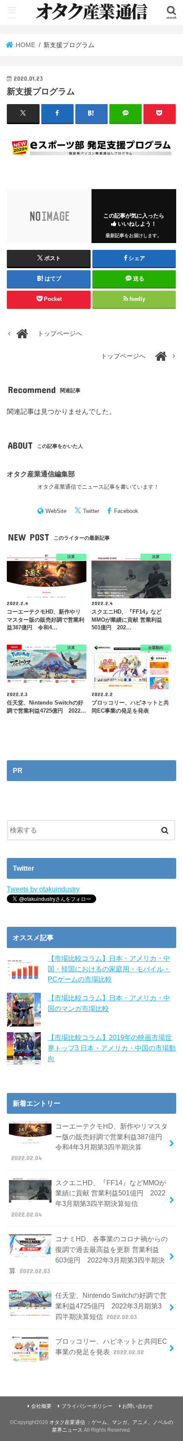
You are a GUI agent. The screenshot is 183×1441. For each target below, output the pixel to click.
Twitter (91, 511)
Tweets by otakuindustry (43, 889)
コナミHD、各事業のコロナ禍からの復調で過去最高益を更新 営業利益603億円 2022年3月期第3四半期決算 (88, 1254)
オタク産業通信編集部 (41, 474)
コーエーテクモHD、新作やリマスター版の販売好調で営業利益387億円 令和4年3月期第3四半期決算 (90, 1141)
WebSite (56, 511)
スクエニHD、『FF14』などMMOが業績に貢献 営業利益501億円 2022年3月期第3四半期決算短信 (88, 1198)
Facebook (126, 511)
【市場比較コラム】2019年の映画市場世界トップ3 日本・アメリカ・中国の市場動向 (112, 1047)
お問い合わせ (137, 1406)
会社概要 (41, 1406)
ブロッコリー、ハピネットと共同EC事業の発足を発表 (111, 1346)
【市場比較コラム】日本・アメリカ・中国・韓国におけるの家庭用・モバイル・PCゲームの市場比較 (109, 968)
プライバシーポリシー (86, 1406)
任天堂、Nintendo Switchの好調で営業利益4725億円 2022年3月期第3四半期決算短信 (110, 1305)
